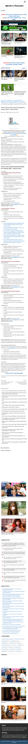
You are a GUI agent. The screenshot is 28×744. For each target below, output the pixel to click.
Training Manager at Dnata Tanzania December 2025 (13, 411)
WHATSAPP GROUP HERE (16, 63)
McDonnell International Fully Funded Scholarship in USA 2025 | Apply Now (15, 581)
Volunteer (17, 651)
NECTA (10, 647)
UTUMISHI (10, 651)
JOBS (20, 101)
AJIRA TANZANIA (8, 100)
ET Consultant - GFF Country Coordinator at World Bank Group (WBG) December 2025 (14, 419)
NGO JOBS (16, 647)
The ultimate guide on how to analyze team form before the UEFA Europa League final (14, 577)
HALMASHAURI (4, 641)
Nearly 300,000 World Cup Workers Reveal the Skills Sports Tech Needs (13, 599)
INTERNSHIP (4, 643)
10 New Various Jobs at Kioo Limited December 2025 (13, 405)
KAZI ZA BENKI (9, 102)
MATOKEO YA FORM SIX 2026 (14, 14)
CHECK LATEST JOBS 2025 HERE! (14, 373)
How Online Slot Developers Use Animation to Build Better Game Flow (13, 607)
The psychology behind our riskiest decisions (12, 630)
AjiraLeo (10, 741)
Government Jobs (18, 639)
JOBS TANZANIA (4, 645)
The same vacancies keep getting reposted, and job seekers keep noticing (13, 622)
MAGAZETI (19, 645)
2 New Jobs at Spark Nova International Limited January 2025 (20, 383)
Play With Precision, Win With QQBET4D (11, 631)
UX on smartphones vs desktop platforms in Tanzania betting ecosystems (13, 558)
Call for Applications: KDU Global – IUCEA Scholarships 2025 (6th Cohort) (13, 561)
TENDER (17, 649)
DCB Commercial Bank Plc (13, 101)
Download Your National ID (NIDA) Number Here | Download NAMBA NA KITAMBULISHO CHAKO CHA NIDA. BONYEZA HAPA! (14, 232)
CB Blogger (14, 742)
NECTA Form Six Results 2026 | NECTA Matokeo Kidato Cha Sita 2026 (12, 601)
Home (2, 100)
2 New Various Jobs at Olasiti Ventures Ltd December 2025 (14, 409)
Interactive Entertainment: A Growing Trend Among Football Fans (13, 609)
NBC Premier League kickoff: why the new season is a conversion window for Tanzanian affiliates (13, 595)
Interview (12, 643)
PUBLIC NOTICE (4, 649)
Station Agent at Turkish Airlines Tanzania (10, 407)
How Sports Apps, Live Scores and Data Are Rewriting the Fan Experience (13, 592)
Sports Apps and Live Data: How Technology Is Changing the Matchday (12, 589)
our (4, 363)
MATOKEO (4, 647)
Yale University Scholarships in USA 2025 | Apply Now (14, 565)
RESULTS (11, 649)
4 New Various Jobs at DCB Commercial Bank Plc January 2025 (7, 383)
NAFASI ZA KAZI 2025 (18, 102)
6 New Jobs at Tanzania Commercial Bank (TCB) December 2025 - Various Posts (12, 430)
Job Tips (13, 645)
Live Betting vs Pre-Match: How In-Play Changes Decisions (12, 614)
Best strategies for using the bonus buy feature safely (14, 573)
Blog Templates (23, 741)
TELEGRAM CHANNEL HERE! (14, 64)
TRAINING (3, 651)
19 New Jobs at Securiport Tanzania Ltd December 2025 (14, 390)
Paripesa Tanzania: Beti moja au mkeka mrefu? (12, 596)
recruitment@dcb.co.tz (15, 204)
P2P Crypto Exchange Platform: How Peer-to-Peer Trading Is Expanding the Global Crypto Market (13, 620)
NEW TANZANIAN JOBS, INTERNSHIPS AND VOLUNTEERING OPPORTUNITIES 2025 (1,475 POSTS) (14, 225)
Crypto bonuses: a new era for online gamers (12, 624)
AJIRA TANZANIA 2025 (17, 100)
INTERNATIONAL (14, 641)
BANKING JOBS (4, 101)
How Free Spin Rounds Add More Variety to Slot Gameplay (12, 612)
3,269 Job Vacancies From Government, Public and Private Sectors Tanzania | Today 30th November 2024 (13, 553)
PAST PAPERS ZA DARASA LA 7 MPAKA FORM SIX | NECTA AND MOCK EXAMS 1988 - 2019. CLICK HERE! (14, 237)
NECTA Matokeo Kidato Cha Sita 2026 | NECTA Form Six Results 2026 (13, 604)
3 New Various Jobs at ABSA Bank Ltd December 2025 (13, 416)
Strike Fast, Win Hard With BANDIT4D (10, 633)
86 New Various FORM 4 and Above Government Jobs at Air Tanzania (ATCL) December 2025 (14, 393)
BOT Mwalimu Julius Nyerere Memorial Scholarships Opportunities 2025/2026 (15, 569)
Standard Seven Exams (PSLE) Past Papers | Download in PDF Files (13, 549)
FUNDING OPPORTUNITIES (6, 639)
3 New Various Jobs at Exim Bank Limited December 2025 (14, 424)
